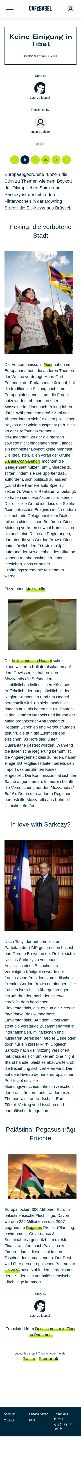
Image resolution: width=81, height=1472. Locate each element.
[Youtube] (70, 1424)
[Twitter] (60, 1424)
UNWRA (12, 1270)
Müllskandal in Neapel (32, 660)
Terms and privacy (61, 1416)
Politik (40, 144)
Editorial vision (38, 1414)
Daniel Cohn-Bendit (22, 461)
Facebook (48, 1358)
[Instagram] (65, 1424)
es (46, 160)
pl (56, 160)
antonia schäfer (41, 131)
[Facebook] (55, 1424)
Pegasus (34, 1227)
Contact (9, 1420)
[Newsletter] (56, 1428)
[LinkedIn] (61, 1428)
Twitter (29, 1358)
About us (10, 1414)
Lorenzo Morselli (40, 97)
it (35, 160)
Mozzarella (35, 589)
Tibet (48, 364)
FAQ (32, 1420)
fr (25, 160)
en (66, 160)
